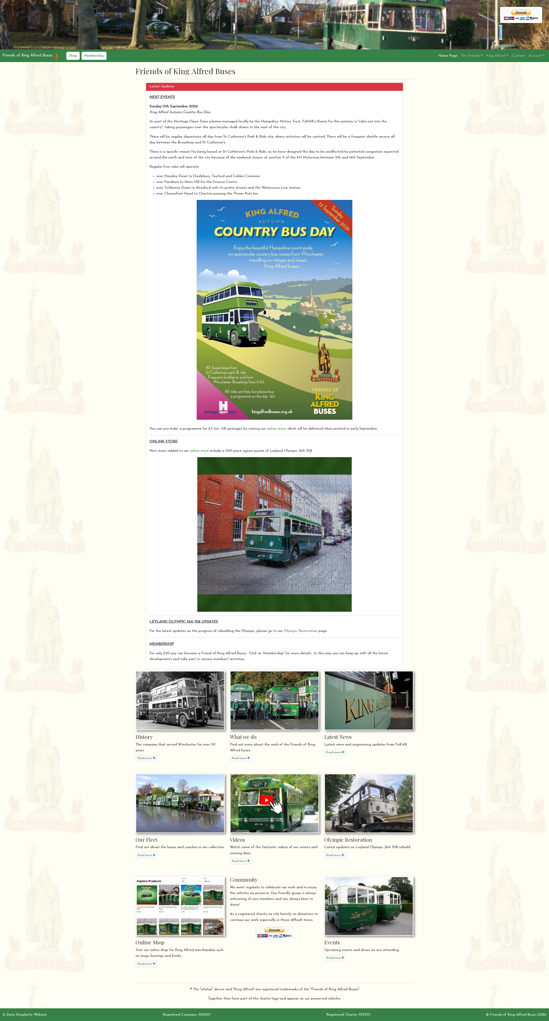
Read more (145, 758)
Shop (73, 56)
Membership (94, 56)
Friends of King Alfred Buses (28, 56)
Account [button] (535, 56)
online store (276, 429)
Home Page (447, 56)
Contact (518, 56)
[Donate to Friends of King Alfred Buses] (274, 932)
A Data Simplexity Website (25, 1014)
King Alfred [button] (495, 56)
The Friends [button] (470, 56)
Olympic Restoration (300, 631)
